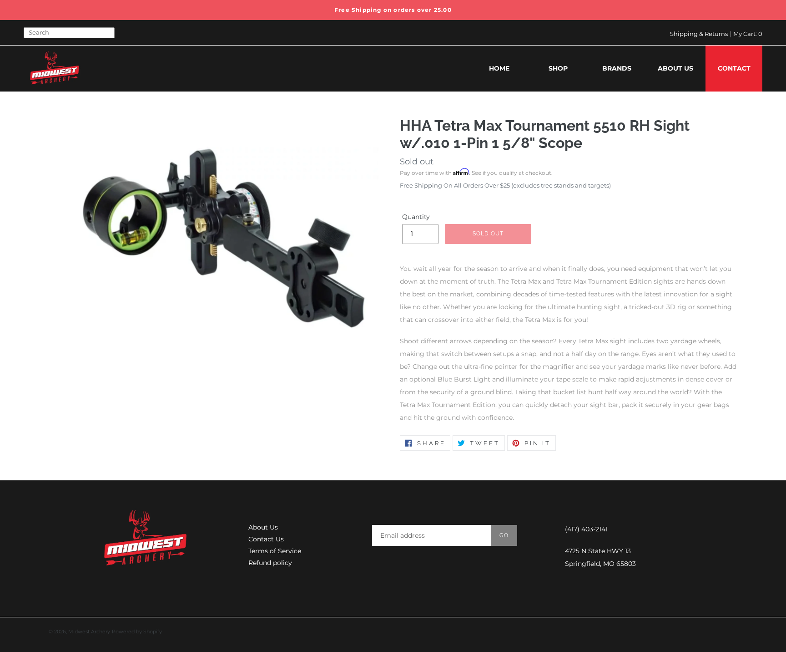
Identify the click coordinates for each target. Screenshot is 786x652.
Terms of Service (274, 551)
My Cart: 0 (747, 33)
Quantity (416, 217)
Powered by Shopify (137, 631)
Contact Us (266, 539)
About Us (263, 527)
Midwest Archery (89, 631)
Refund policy (270, 563)
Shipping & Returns (699, 33)
